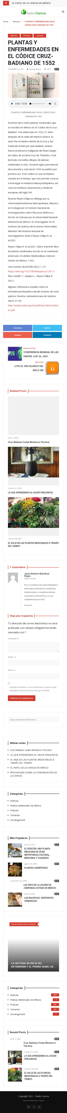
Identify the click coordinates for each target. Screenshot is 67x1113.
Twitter (47, 328)
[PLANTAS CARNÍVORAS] (15, 870)
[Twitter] (28, 1094)
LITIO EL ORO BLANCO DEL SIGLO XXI (28, 366)
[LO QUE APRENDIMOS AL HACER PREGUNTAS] (33, 462)
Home (5, 22)
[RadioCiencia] (33, 11)
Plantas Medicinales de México (25, 805)
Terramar (39, 36)
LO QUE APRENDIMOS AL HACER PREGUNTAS (30, 492)
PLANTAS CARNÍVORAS (36, 868)
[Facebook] (34, 1094)
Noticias (16, 22)
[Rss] (39, 1094)
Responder (28, 605)
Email (10, 670)
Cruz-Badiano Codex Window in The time (28, 442)
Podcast (27, 36)
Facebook (17, 328)
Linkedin (47, 335)
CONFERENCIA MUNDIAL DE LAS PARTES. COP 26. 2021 (41, 352)
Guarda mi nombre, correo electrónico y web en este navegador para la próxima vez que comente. (33, 689)
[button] (10, 940)
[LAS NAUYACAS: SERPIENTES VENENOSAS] (15, 900)
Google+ (18, 335)
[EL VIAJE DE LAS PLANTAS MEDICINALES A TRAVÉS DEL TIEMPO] (33, 512)
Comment (12, 638)
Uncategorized (17, 820)
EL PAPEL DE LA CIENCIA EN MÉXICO (31, 3)
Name (10, 657)
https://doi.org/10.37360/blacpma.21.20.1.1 (31, 271)
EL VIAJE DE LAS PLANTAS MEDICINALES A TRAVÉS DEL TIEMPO (38, 1063)
